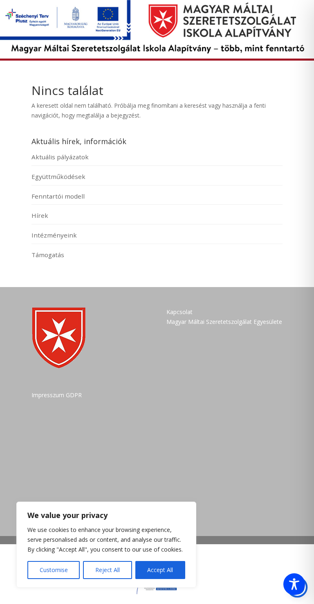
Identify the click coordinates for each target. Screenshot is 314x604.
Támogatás (47, 255)
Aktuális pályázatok (60, 157)
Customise (54, 570)
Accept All (160, 570)
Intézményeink (54, 235)
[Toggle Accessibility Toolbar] (294, 584)
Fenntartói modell (58, 196)
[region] (106, 545)
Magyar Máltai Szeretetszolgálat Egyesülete (224, 322)
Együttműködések (58, 176)
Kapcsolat (179, 312)
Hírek (39, 215)
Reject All (107, 570)
